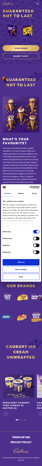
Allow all (21, 262)
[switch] (36, 238)
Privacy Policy (21, 442)
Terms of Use (21, 437)
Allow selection (21, 269)
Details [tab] (21, 193)
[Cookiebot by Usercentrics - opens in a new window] (29, 187)
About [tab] (34, 193)
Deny (21, 277)
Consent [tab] (7, 193)
